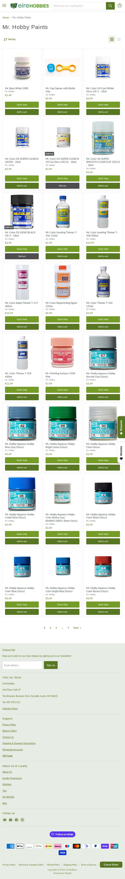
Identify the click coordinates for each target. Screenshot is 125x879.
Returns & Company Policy (31, 864)
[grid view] (111, 39)
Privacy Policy (9, 724)
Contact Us (8, 737)
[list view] (119, 39)
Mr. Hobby (9, 91)
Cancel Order (111, 864)
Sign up (51, 665)
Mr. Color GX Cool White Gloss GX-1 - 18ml (100, 90)
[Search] (110, 6)
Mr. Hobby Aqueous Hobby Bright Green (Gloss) (60, 445)
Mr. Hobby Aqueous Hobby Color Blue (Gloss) (19, 589)
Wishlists (6, 784)
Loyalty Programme (12, 778)
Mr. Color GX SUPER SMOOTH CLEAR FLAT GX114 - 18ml (103, 162)
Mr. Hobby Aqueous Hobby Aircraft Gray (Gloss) (100, 375)
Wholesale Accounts (12, 749)
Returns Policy (9, 730)
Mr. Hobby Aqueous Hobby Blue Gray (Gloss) (19, 445)
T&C (4, 790)
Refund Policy (53, 864)
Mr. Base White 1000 (16, 88)
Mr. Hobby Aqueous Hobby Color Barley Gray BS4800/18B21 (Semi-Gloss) (61, 517)
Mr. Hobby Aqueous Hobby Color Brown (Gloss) (100, 589)
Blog (4, 803)
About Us (7, 771)
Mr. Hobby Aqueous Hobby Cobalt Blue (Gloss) (19, 516)
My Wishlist (8, 797)
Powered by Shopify (62, 873)
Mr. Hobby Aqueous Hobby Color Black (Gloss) (100, 516)
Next (76, 627)
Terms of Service (88, 864)
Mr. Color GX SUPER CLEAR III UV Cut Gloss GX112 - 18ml (62, 160)
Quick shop (22, 104)
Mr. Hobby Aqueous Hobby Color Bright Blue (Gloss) (60, 589)
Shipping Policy (70, 864)
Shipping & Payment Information (18, 743)
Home (5, 17)
